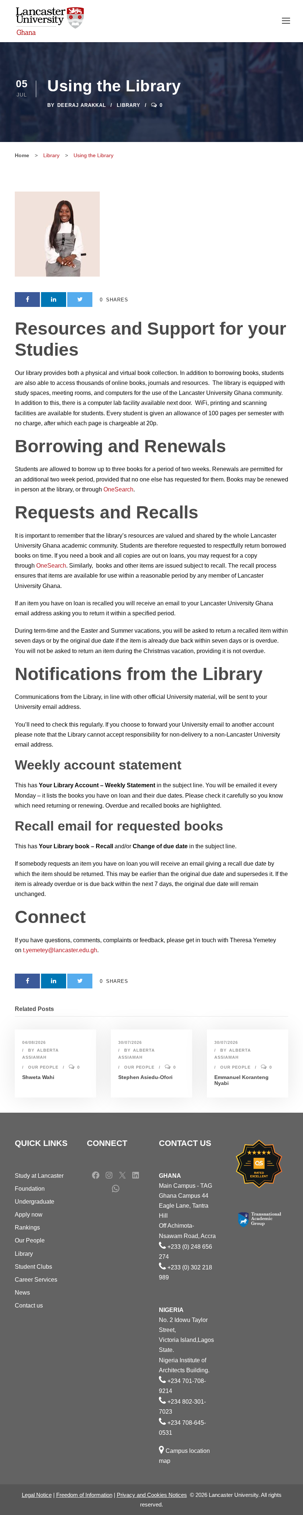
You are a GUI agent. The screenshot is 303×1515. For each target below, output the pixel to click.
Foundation (30, 1189)
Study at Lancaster (39, 1176)
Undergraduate (34, 1201)
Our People (43, 1067)
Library (128, 105)
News (22, 1292)
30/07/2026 (130, 1042)
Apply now (28, 1214)
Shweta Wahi (38, 1077)
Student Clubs (33, 1267)
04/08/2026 (34, 1042)
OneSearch (118, 489)
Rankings (27, 1227)
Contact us (29, 1305)
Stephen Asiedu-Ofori (145, 1077)
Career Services (36, 1279)
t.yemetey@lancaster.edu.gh (60, 950)
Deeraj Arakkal (81, 105)
